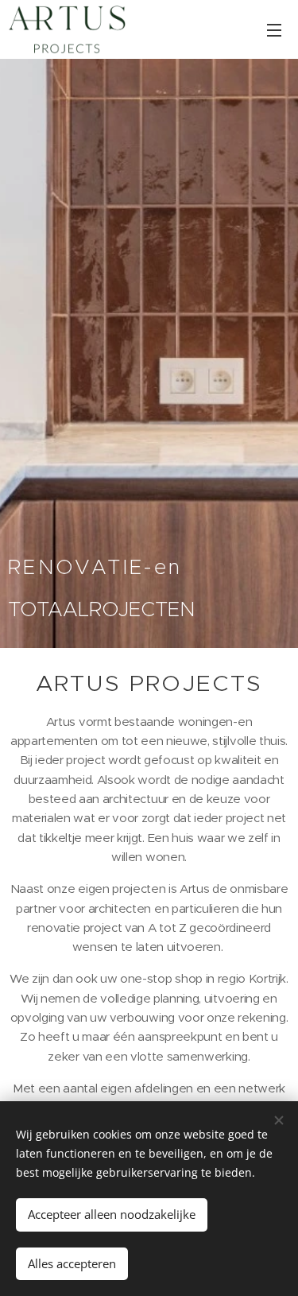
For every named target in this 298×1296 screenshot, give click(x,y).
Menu (274, 29)
